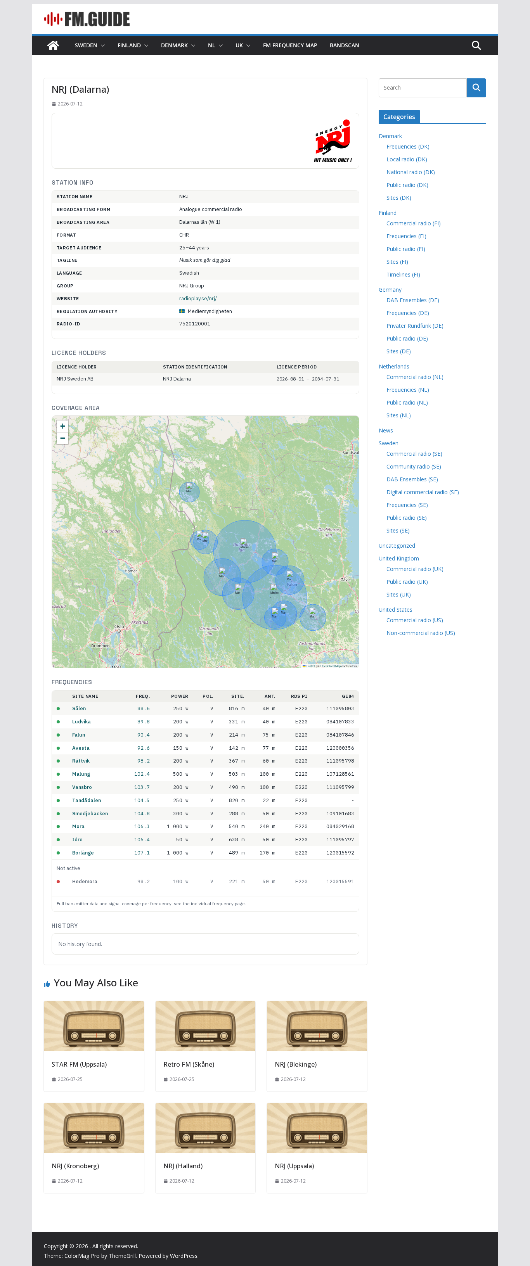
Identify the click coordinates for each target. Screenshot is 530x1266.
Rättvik (81, 761)
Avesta (81, 748)
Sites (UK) (398, 594)
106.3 (142, 826)
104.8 (142, 813)
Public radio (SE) (406, 517)
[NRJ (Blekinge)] (317, 1006)
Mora (78, 826)
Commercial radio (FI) (413, 223)
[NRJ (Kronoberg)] (94, 1108)
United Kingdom (399, 558)
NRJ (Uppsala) (294, 1166)
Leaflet (310, 666)
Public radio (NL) (407, 402)
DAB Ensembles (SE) (412, 479)
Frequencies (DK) (408, 146)
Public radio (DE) (407, 338)
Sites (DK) (398, 197)
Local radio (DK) (406, 159)
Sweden (86, 45)
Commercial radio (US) (414, 620)
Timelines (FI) (403, 274)
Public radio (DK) (407, 185)
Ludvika (81, 721)
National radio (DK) (410, 172)
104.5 (142, 800)
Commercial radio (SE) (414, 453)
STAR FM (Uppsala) (79, 1064)
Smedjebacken (90, 813)
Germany (390, 289)
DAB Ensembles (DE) (412, 300)
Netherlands (394, 366)
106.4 (142, 839)
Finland (129, 45)
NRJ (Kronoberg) (75, 1166)
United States (395, 609)
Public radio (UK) (407, 581)
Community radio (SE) (413, 466)
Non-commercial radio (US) (420, 632)
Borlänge (83, 852)
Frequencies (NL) (407, 389)
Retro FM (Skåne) (188, 1064)
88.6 (143, 708)
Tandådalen (86, 800)
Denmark (174, 45)
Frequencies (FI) (406, 236)
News (386, 430)
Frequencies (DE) (407, 312)
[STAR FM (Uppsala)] (94, 1006)
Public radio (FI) (405, 249)
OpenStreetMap (330, 666)
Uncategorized (397, 545)
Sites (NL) (398, 415)
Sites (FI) (397, 261)
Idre (77, 839)
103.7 (142, 787)
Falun (78, 735)
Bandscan (344, 45)
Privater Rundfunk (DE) (414, 325)
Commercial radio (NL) (414, 376)
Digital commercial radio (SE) (422, 492)
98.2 (143, 761)
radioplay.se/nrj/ (198, 298)
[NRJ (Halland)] (206, 1108)
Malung (81, 774)
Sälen (79, 708)
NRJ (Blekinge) (296, 1064)
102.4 (142, 774)
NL (211, 45)
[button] (101, 45)
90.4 (143, 735)
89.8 (143, 721)
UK (239, 45)
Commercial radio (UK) (414, 568)
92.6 (143, 748)
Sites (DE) (398, 351)
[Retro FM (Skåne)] (206, 1006)
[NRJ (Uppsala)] (317, 1108)
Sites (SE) (398, 530)
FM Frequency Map (290, 45)
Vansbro (82, 787)
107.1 (142, 852)
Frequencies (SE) (407, 504)
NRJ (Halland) (183, 1166)
